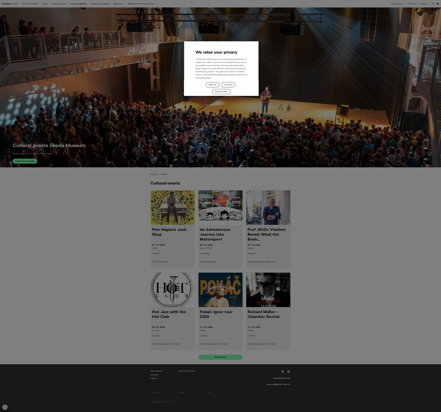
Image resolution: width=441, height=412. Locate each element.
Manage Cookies (221, 91)
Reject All (212, 84)
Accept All (228, 84)
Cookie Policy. (205, 78)
